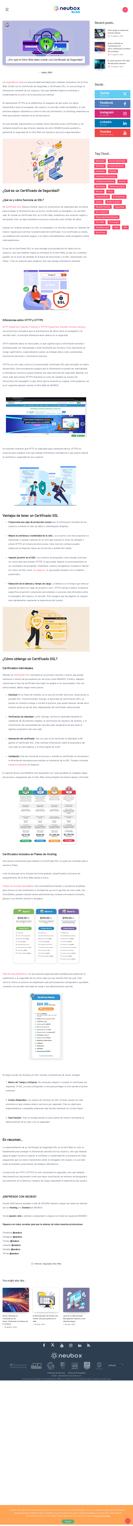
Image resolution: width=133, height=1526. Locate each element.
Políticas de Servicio (56, 1373)
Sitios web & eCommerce (107, 217)
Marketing (100, 186)
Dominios (100, 166)
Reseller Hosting (103, 207)
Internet (38, 1264)
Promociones (119, 197)
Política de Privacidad (101, 1516)
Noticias (99, 192)
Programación (102, 197)
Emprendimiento (116, 166)
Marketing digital (117, 186)
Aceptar (68, 1521)
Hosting (113, 171)
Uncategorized (102, 227)
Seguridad (47, 1264)
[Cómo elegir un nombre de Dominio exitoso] (100, 33)
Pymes (99, 202)
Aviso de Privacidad (76, 1373)
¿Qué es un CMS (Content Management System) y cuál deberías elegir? (74, 1318)
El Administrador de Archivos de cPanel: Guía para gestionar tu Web (45, 1318)
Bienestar (100, 161)
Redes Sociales (113, 202)
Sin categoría (102, 212)
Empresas (100, 171)
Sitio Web (57, 1264)
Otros (110, 192)
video (116, 227)
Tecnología (114, 222)
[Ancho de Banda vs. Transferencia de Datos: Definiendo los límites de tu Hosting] (100, 46)
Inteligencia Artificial (105, 181)
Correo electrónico (117, 161)
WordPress (100, 232)
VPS (125, 227)
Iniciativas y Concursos (106, 176)
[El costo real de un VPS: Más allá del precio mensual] (100, 64)
